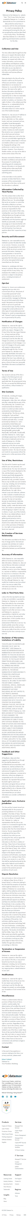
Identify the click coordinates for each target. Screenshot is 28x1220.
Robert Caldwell (6, 1059)
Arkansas (17, 1193)
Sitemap (18, 1215)
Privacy (11, 1215)
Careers (17, 1184)
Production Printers (7, 1131)
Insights (6, 1195)
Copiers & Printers (7, 1126)
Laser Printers (5, 1129)
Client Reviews (7, 1187)
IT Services (19, 1155)
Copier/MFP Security (20, 1143)
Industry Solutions (8, 1181)
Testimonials (7, 1189)
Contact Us (18, 1181)
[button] (22, 3)
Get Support (18, 1178)
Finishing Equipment (7, 1137)
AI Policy (4, 1215)
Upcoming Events (8, 1184)
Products (5, 1122)
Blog (5, 1199)
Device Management (20, 1135)
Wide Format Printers (7, 1134)
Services (18, 1122)
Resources (7, 1175)
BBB (25, 1215)
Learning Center (8, 1178)
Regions (18, 1189)
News (5, 1201)
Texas (16, 1196)
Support (18, 1175)
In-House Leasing (19, 1150)
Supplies (4, 1142)
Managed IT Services (20, 1159)
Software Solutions (7, 1139)
